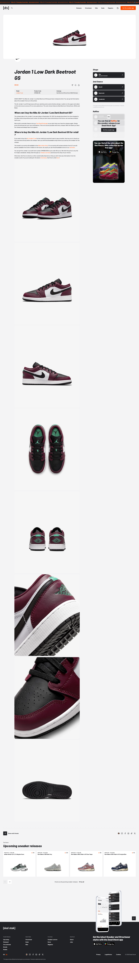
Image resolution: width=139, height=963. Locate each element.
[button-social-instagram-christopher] (119, 833)
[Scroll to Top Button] (134, 918)
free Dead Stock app (42, 123)
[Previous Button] (5, 882)
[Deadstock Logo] (6, 8)
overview (72, 147)
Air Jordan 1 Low (31, 138)
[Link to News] (12, 8)
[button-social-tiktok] (132, 833)
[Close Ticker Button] (135, 2)
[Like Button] (79, 85)
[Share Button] (72, 85)
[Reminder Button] (75, 85)
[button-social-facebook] (125, 833)
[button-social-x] (135, 833)
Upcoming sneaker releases (22, 846)
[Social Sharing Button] (5, 833)
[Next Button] (10, 882)
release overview (45, 152)
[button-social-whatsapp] (128, 833)
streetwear (43, 157)
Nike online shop (43, 145)
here (58, 157)
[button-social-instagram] (122, 833)
